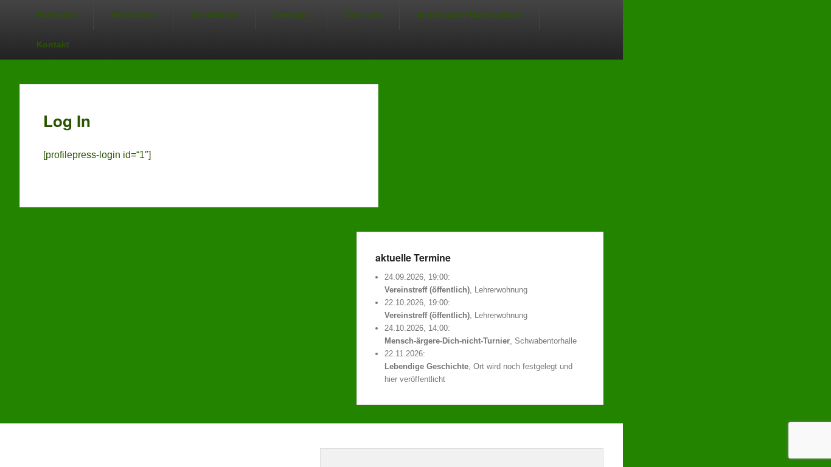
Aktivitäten (133, 14)
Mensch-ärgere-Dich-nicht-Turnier (447, 340)
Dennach (291, 14)
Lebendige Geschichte (426, 366)
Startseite (56, 14)
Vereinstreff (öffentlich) (427, 289)
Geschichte (214, 14)
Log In (67, 120)
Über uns (363, 14)
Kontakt (53, 44)
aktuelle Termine (413, 258)
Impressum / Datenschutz (469, 14)
